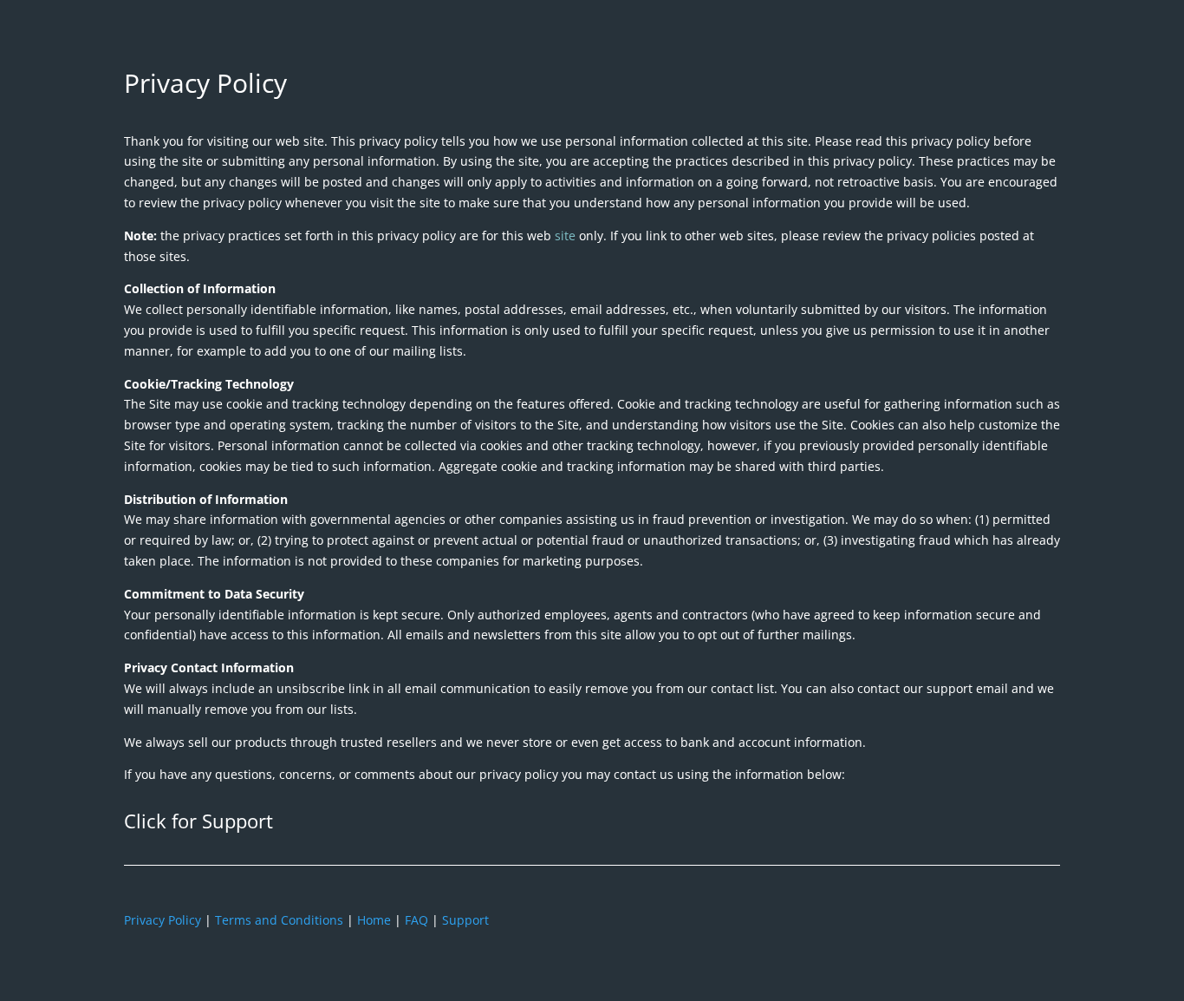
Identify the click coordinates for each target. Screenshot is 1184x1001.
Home (374, 920)
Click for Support (198, 821)
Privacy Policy (162, 920)
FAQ (416, 920)
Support (465, 920)
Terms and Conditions (279, 920)
